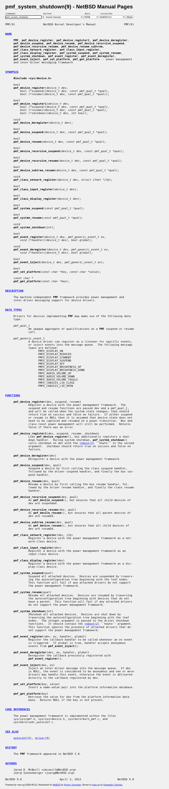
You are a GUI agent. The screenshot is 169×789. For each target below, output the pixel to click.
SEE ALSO (11, 731)
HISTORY (11, 747)
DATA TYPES (13, 309)
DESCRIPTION (14, 290)
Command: (12, 14)
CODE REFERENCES (17, 709)
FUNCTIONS (12, 395)
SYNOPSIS (11, 72)
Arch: (89, 14)
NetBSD (56, 785)
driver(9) (42, 738)
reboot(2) (87, 443)
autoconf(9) (23, 738)
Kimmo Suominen (72, 785)
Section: (48, 14)
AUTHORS (11, 763)
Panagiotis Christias (112, 785)
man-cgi (96, 785)
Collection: (106, 14)
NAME (8, 34)
